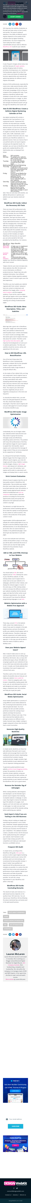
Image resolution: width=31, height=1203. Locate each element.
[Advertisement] (15, 1163)
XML (15, 572)
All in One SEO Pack (6, 246)
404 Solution (5, 257)
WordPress (8, 929)
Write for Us (23, 1195)
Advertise (15, 1195)
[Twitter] (13, 24)
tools (23, 599)
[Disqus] (15, 1008)
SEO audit (19, 853)
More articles (10, 979)
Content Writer (5, 253)
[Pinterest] (16, 24)
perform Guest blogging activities (17, 769)
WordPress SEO (7, 47)
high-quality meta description (11, 341)
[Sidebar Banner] (15, 1090)
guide (6, 916)
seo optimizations (16, 925)
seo (5, 925)
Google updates (19, 66)
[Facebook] (20, 24)
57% (16, 623)
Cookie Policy (20, 13)
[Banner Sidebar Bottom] (15, 1143)
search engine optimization (13, 920)
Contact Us (8, 1195)
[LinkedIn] (10, 24)
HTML (14, 574)
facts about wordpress (17, 912)
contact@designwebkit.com (15, 1191)
